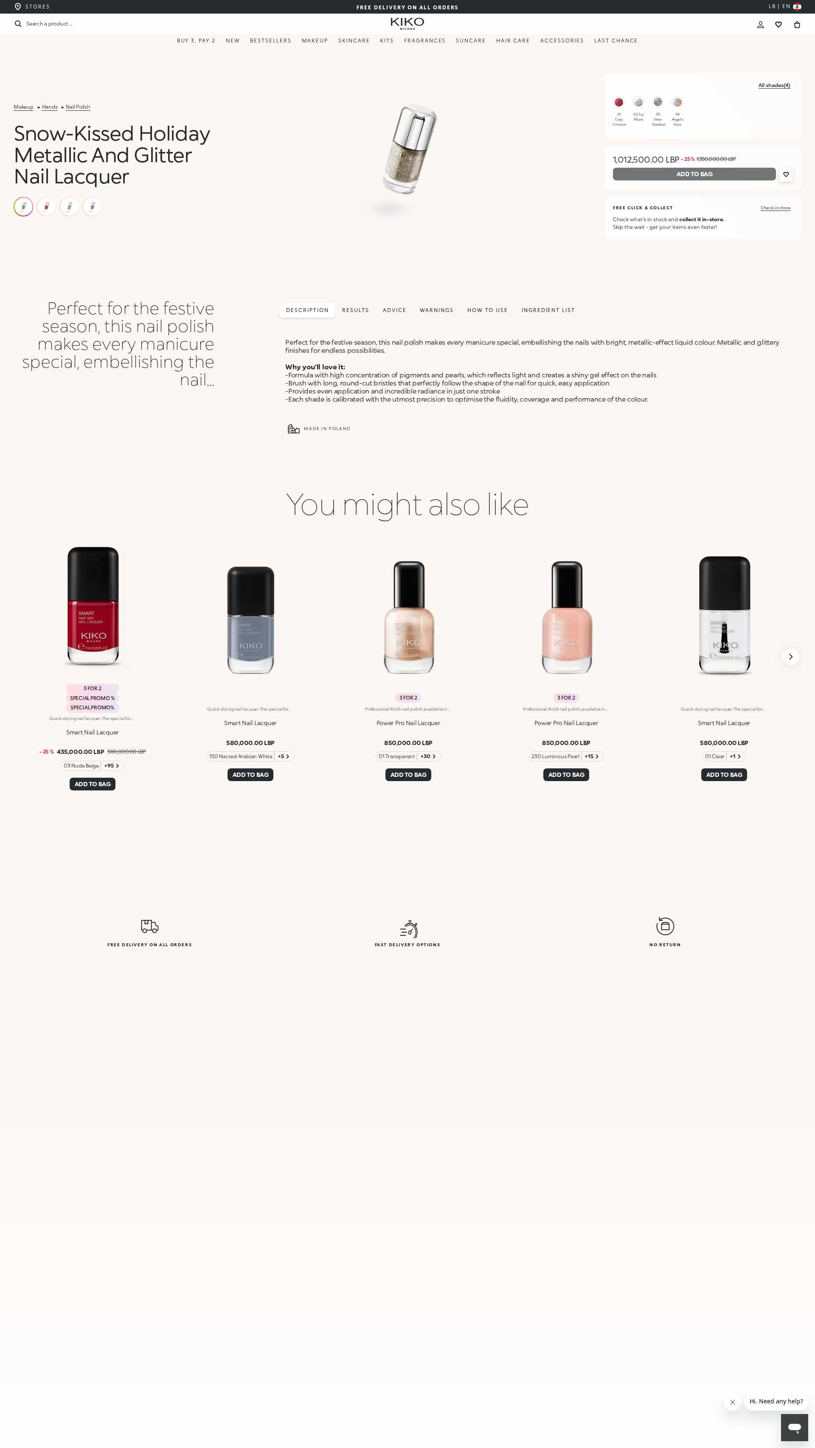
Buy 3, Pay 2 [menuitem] (196, 40)
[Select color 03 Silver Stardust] (658, 102)
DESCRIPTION (307, 310)
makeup (24, 107)
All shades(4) (774, 85)
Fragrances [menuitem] (425, 40)
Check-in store (775, 207)
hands (50, 107)
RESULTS (355, 310)
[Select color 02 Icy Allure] (638, 102)
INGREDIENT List (548, 310)
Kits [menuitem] (387, 40)
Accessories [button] (562, 40)
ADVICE (395, 310)
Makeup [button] (315, 40)
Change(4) (624, 1382)
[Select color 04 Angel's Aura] (677, 102)
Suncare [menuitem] (471, 40)
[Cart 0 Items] (797, 24)
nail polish (78, 107)
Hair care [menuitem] (513, 40)
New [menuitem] (233, 40)
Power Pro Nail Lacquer (409, 722)
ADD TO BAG (691, 1423)
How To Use (487, 310)
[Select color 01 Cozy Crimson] (619, 102)
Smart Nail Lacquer (92, 732)
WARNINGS (436, 310)
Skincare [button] (354, 40)
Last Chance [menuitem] (616, 40)
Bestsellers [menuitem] (270, 40)
